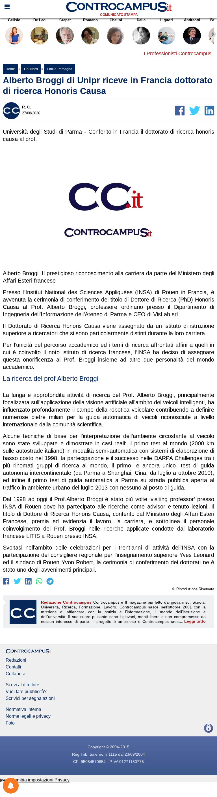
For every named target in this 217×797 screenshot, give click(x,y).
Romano (90, 20)
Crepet (65, 20)
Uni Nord (31, 69)
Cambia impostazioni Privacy (40, 779)
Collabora (15, 674)
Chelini (116, 20)
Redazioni (16, 660)
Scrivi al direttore (22, 685)
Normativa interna (23, 709)
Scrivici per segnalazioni (30, 698)
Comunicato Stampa (119, 15)
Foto (10, 723)
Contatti (13, 667)
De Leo (39, 20)
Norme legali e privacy (28, 716)
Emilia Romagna (59, 69)
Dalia (141, 20)
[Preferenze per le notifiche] (11, 786)
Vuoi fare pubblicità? (26, 691)
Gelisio (14, 20)
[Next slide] (213, 34)
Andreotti (192, 20)
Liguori (166, 20)
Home (10, 69)
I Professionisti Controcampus (177, 53)
